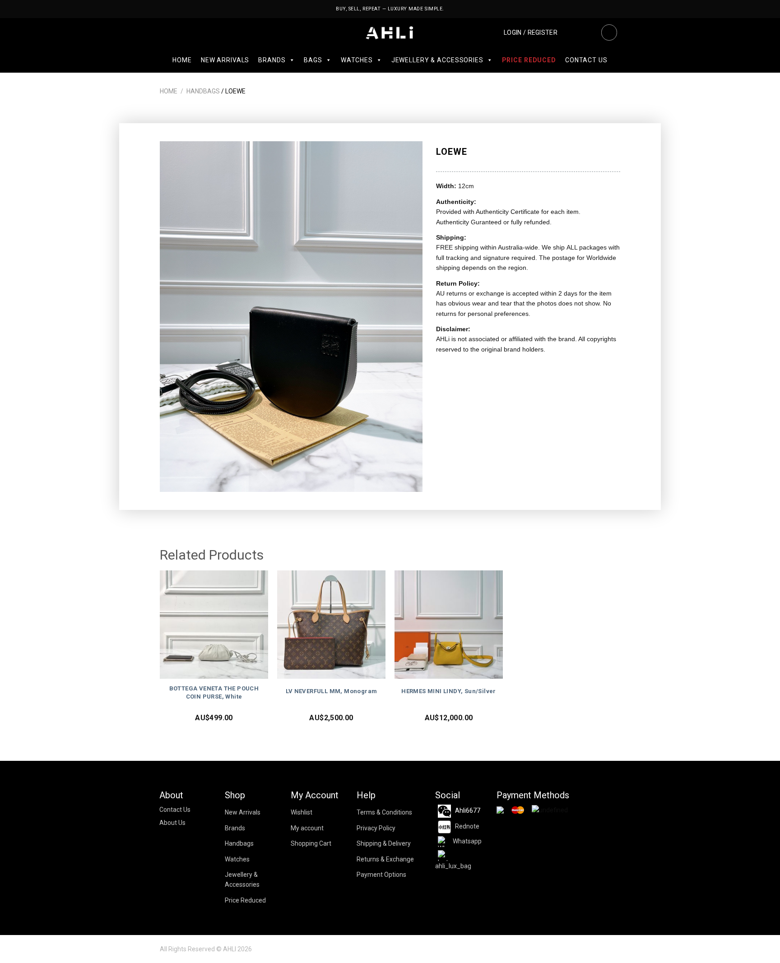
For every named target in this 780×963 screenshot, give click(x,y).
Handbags (203, 91)
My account (307, 828)
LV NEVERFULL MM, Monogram (331, 691)
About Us (172, 822)
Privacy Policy (376, 828)
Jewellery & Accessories (437, 60)
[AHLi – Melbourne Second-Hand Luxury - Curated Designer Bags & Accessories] (390, 32)
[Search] (609, 32)
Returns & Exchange (385, 859)
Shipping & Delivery (384, 843)
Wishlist (301, 812)
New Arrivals (225, 60)
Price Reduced (529, 60)
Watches (357, 60)
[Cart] (587, 32)
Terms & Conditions (384, 812)
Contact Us (586, 60)
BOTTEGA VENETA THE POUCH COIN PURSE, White (214, 692)
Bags (313, 60)
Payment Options (381, 874)
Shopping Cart (311, 843)
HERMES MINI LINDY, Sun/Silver (448, 691)
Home (181, 60)
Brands (271, 60)
